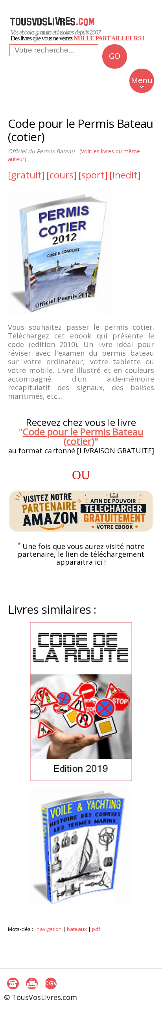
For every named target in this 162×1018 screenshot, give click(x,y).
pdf (96, 929)
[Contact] (13, 983)
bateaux (77, 929)
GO (114, 56)
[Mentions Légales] (32, 983)
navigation (49, 929)
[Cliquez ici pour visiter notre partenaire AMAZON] (81, 511)
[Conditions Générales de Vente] (51, 983)
